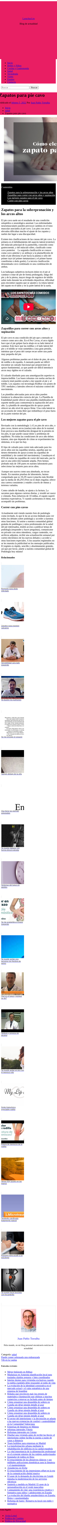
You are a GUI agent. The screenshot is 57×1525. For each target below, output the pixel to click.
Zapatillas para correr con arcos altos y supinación (31, 195)
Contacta (11, 82)
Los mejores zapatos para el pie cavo (25, 198)
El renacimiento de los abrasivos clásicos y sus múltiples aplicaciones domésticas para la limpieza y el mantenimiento (31, 1462)
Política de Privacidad (15, 1521)
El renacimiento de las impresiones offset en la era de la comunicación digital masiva (31, 1472)
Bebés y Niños (14, 65)
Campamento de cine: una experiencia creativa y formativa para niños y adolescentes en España (30, 1491)
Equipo (10, 79)
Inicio (10, 63)
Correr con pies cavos (17, 200)
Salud (10, 71)
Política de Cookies (14, 1518)
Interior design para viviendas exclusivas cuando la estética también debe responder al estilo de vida (31, 1381)
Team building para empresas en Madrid (26, 1443)
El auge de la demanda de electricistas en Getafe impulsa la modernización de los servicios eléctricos (30, 1479)
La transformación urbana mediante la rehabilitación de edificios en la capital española (30, 1447)
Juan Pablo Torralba (40, 102)
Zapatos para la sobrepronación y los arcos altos (30, 192)
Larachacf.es (28, 18)
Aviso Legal (11, 1515)
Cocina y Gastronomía (18, 68)
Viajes (10, 76)
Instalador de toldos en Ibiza (20, 1457)
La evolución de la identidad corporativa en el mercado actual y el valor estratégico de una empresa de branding (29, 1388)
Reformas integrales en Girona (21, 1432)
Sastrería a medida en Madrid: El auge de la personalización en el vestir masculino (28, 1485)
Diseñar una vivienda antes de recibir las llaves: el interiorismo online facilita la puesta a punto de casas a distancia (31, 1438)
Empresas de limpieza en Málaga (23, 1426)
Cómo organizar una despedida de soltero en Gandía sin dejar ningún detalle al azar (28, 1403)
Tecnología (12, 74)
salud (14, 1354)
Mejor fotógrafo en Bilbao (19, 1372)
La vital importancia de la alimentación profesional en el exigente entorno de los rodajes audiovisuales (31, 1452)
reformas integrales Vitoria (20, 1429)
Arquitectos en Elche (17, 1468)
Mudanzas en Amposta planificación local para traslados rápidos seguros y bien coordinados (29, 1376)
